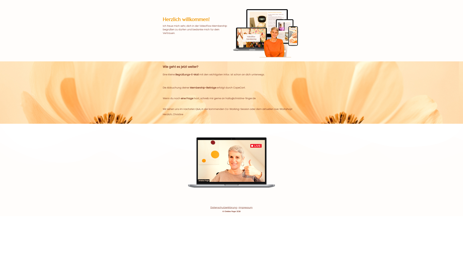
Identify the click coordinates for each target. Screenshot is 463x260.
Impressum (246, 207)
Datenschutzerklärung (223, 207)
